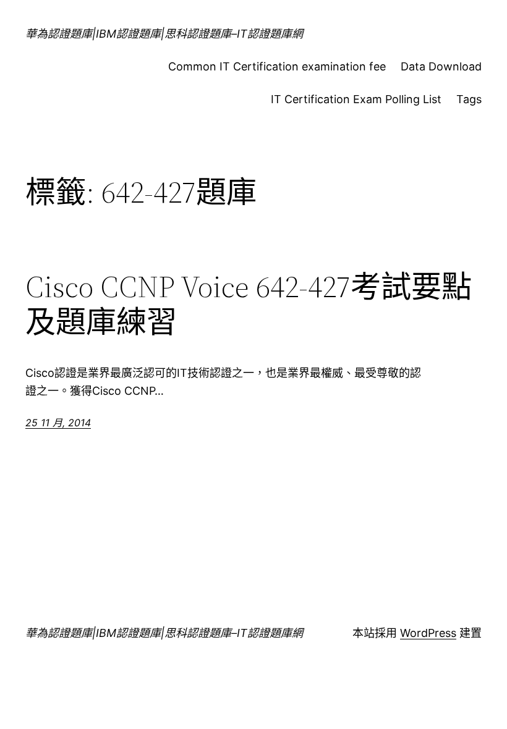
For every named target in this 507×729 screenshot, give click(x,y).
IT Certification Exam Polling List (356, 99)
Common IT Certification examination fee (277, 66)
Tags (469, 99)
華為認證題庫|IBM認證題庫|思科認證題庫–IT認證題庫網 (164, 33)
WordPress (428, 632)
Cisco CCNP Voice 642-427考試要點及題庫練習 (248, 304)
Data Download (441, 66)
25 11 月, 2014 (58, 422)
